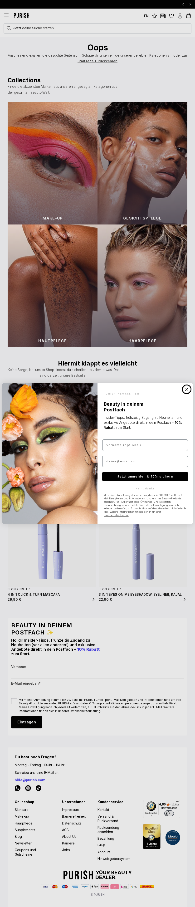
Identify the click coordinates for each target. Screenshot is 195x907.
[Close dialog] (186, 389)
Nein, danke (145, 488)
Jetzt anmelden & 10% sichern (145, 476)
